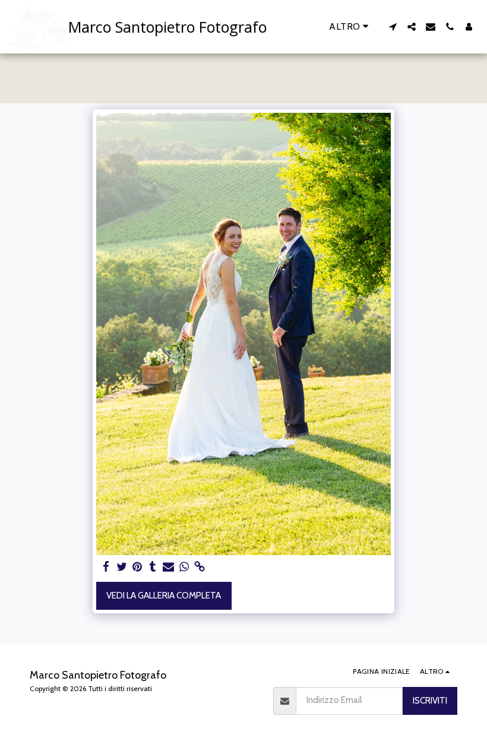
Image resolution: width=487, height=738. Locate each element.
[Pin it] (137, 567)
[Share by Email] (168, 567)
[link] (199, 567)
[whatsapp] (184, 567)
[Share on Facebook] (106, 567)
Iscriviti (430, 700)
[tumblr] (153, 567)
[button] (392, 26)
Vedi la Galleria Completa (163, 595)
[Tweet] (122, 567)
